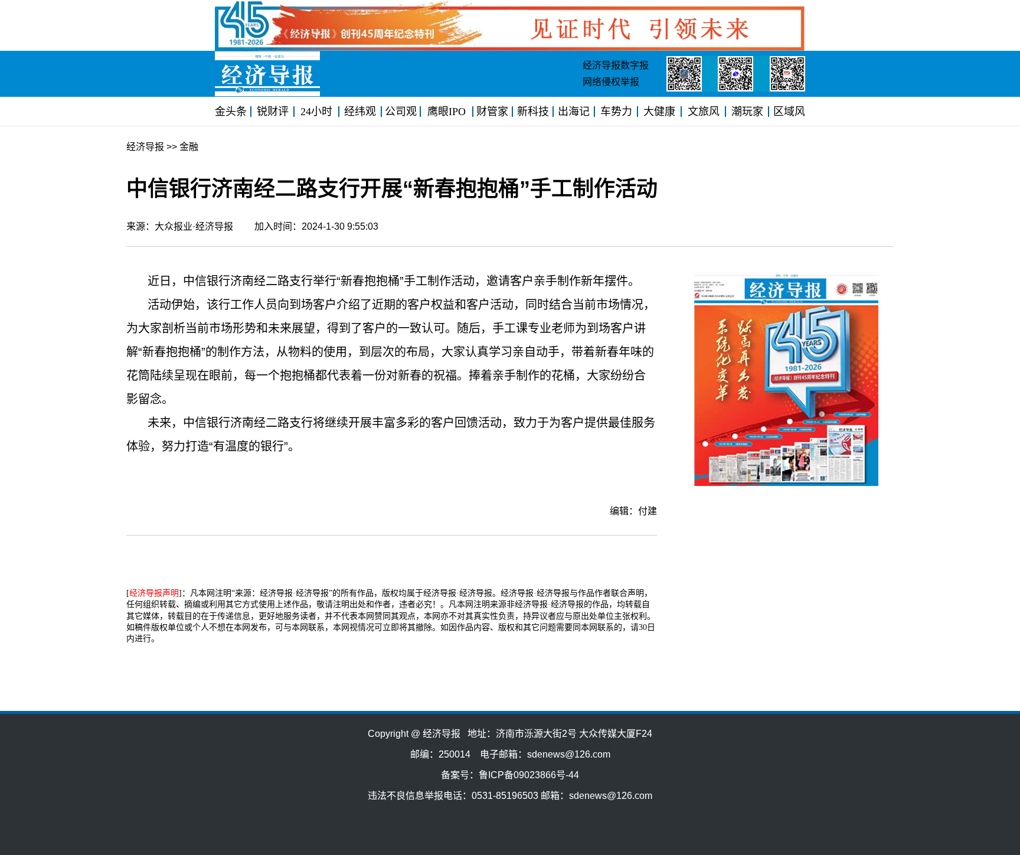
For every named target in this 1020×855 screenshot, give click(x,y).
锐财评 (273, 112)
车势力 (616, 112)
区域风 (789, 112)
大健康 (659, 112)
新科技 (533, 112)
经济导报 (145, 147)
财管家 (492, 112)
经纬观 (360, 112)
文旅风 (704, 112)
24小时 (316, 112)
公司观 (401, 112)
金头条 (231, 112)
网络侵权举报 (611, 82)
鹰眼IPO (446, 112)
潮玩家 (747, 112)
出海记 (574, 112)
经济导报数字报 (616, 65)
